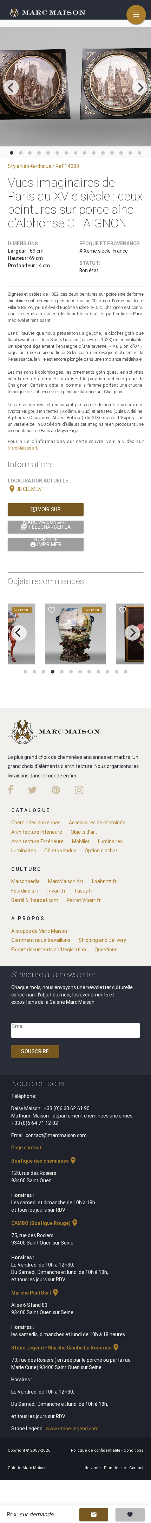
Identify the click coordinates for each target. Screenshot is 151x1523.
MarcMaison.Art (66, 881)
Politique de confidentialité (96, 1450)
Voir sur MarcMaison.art (45, 511)
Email (18, 1026)
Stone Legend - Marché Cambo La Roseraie (65, 1348)
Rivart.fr (56, 891)
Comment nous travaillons (40, 940)
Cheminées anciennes (35, 822)
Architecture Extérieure (37, 841)
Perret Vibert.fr (84, 900)
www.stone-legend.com (72, 1428)
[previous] (11, 87)
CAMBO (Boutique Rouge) (45, 1223)
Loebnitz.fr (104, 881)
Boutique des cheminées (44, 1161)
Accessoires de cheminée (97, 822)
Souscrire (35, 1051)
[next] (139, 87)
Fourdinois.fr (25, 891)
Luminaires (110, 841)
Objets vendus (60, 850)
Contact (136, 1467)
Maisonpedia (25, 881)
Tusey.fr (83, 891)
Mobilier (81, 841)
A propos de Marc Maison (39, 931)
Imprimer (46, 544)
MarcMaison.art (22, 448)
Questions (105, 949)
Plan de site (115, 1467)
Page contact (26, 1147)
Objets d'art (84, 832)
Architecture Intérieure (36, 832)
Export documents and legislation (48, 949)
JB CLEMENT (26, 489)
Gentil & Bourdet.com (34, 900)
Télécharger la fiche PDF (46, 528)
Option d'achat (101, 850)
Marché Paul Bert (35, 1293)
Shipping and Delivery (102, 940)
